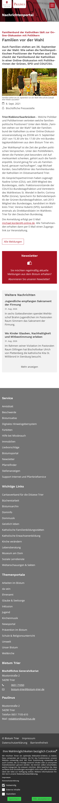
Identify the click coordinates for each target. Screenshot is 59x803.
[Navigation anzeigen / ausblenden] (52, 5)
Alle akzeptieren (41, 798)
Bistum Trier (11, 663)
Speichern (14, 798)
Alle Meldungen (13, 241)
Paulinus (8, 697)
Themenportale (13, 574)
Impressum (6, 777)
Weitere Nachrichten (20, 295)
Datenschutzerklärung (27, 774)
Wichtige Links (13, 486)
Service (7, 398)
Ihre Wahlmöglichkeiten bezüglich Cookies (29, 751)
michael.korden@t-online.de (18, 223)
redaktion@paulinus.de (21, 718)
